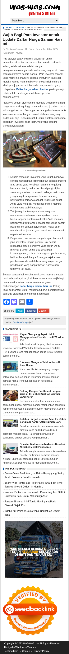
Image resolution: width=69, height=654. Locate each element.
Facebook (31, 310)
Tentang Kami (11, 651)
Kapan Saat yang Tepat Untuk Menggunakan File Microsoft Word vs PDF (42, 337)
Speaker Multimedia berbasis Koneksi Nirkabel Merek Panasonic (42, 445)
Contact (26, 651)
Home (9, 28)
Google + (43, 310)
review (20, 28)
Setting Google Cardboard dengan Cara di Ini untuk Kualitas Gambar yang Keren (40, 394)
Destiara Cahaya (15, 49)
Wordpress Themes (25, 647)
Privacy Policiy (41, 651)
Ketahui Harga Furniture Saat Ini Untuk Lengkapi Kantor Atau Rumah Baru (43, 420)
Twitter (19, 310)
